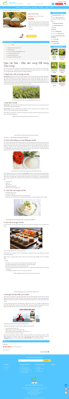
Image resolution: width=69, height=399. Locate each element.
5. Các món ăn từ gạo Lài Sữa (12, 55)
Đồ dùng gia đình (40, 371)
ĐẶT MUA (32, 36)
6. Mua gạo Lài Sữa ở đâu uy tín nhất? (14, 57)
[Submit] (53, 4)
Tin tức (46, 7)
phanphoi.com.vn (7, 338)
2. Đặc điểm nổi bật (10, 49)
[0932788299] (66, 393)
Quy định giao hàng (24, 371)
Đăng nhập (60, 1)
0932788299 (59, 4)
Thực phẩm (34, 7)
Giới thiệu (7, 367)
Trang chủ (18, 7)
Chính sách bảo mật (25, 372)
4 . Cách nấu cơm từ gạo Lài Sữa (13, 53)
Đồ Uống (41, 7)
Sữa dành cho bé (25, 7)
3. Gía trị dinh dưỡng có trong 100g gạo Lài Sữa (16, 51)
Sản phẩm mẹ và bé (40, 368)
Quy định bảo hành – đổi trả (26, 369)
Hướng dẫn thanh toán (25, 368)
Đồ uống (38, 369)
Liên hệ (51, 7)
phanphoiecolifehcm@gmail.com (36, 392)
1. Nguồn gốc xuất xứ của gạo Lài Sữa (14, 47)
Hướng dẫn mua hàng (25, 367)
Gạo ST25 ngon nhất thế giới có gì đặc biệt (19, 137)
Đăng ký (64, 1)
